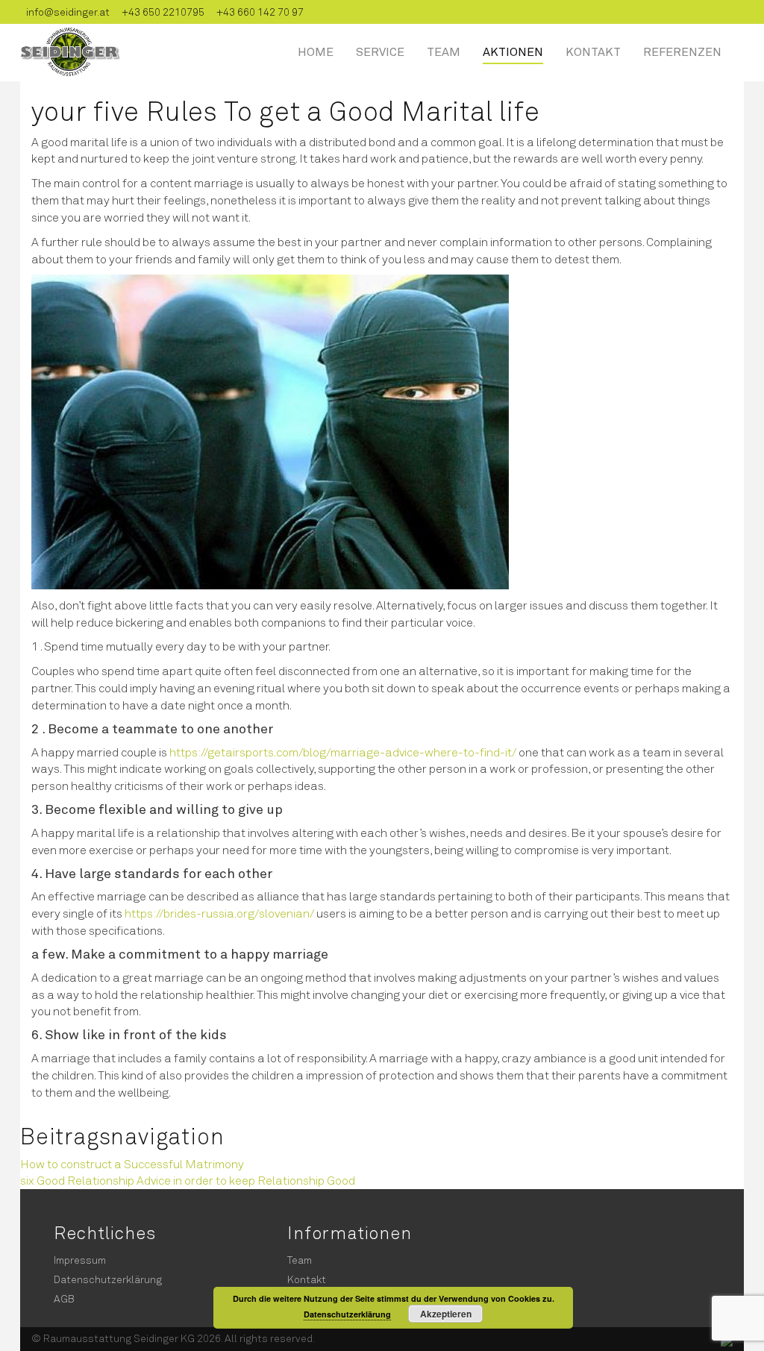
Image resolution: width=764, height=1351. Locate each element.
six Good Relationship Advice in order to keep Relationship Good (187, 1180)
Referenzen (682, 51)
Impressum (80, 1259)
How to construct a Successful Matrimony (132, 1163)
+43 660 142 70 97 (260, 11)
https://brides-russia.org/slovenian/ (219, 913)
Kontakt (593, 51)
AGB (64, 1298)
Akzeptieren (446, 1313)
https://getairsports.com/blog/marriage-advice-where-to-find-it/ (342, 752)
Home (316, 51)
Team (443, 51)
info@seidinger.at (68, 11)
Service (380, 51)
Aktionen (513, 51)
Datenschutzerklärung (108, 1279)
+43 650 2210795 (163, 11)
